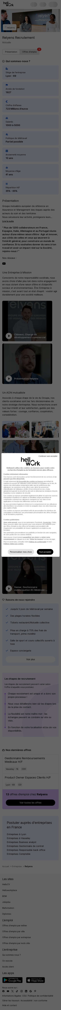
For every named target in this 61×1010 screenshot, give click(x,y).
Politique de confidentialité (37, 542)
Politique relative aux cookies (13, 544)
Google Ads (47, 522)
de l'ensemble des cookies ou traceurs (30, 481)
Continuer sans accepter (48, 456)
